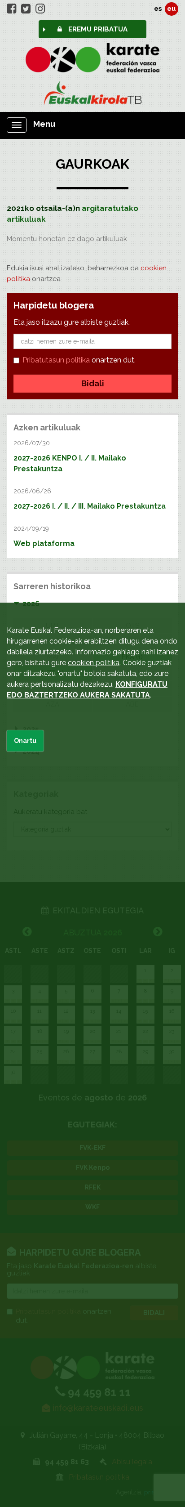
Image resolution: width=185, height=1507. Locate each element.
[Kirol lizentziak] (92, 93)
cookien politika (93, 662)
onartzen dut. (79, 360)
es (158, 8)
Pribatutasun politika (56, 360)
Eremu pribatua (97, 29)
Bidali (92, 383)
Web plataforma (44, 543)
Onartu (25, 740)
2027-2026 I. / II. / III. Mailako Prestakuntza (89, 506)
